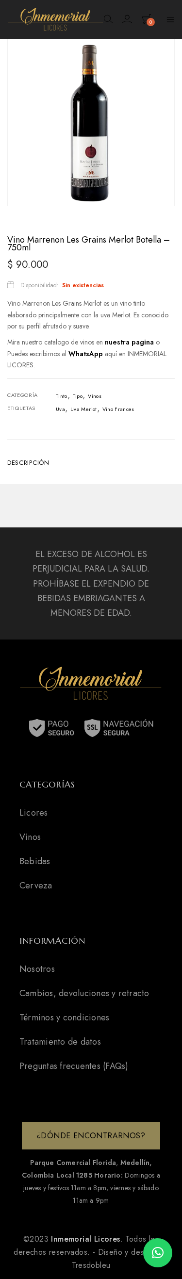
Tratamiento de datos (60, 1041)
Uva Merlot (83, 409)
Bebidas (34, 861)
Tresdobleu (91, 1265)
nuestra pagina (130, 342)
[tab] (91, 462)
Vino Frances (118, 409)
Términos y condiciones (64, 1017)
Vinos (94, 396)
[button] (157, 1252)
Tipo (78, 396)
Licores (33, 812)
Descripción (28, 462)
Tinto (61, 396)
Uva (60, 409)
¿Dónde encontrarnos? (91, 1135)
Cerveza (35, 885)
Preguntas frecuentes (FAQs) (73, 1066)
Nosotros (37, 969)
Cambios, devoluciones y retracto (84, 993)
